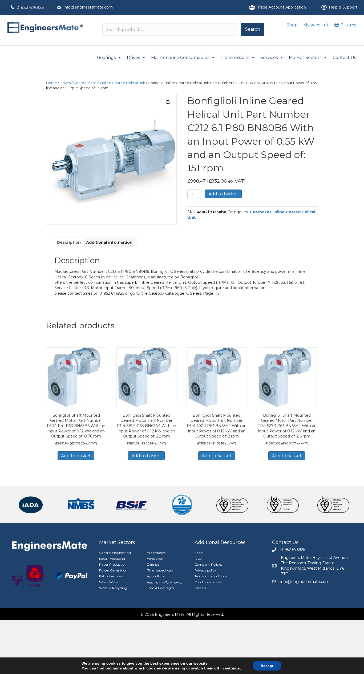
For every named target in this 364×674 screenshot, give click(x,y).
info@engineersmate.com (88, 7)
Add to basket (223, 193)
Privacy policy (205, 570)
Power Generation (113, 570)
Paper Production (113, 564)
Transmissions (234, 57)
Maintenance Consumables (180, 57)
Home (51, 83)
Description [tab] (69, 242)
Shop (292, 24)
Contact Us (344, 57)
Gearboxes (261, 212)
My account (316, 24)
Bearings (106, 57)
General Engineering (115, 553)
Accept (267, 666)
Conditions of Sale (208, 582)
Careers (200, 588)
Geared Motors (86, 83)
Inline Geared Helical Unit (123, 83)
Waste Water (109, 582)
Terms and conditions (211, 576)
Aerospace (155, 559)
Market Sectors (305, 57)
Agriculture (155, 576)
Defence (153, 564)
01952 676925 (30, 7)
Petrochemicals (111, 576)
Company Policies (208, 564)
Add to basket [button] (76, 455)
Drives (133, 57)
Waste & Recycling (113, 588)
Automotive (156, 553)
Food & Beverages (160, 588)
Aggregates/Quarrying (164, 582)
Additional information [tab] (109, 242)
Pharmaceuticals (160, 570)
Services (269, 57)
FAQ (198, 559)
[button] (252, 29)
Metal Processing (112, 559)
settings (232, 668)
